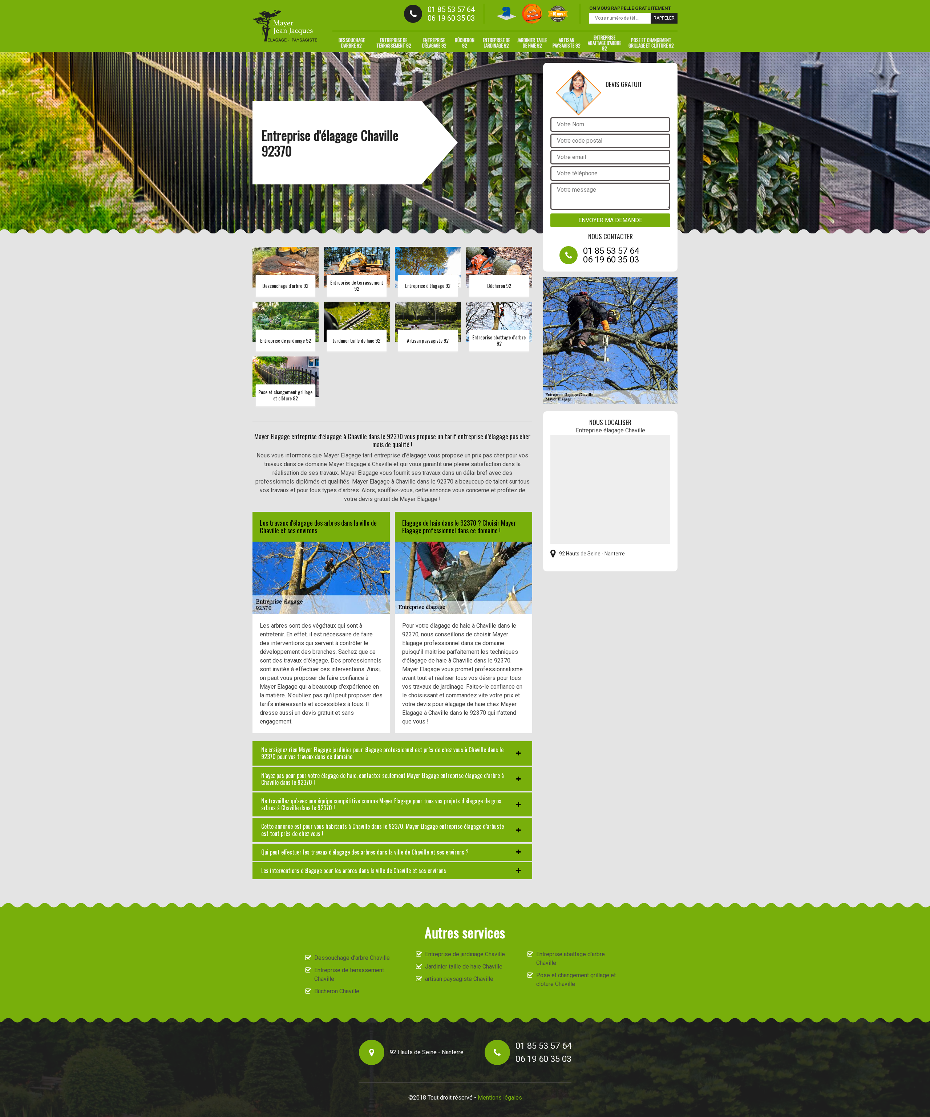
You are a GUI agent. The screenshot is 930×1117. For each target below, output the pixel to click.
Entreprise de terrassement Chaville (349, 974)
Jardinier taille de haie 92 (532, 42)
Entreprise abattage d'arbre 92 (604, 43)
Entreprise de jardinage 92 (496, 42)
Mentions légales (500, 1097)
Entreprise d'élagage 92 (434, 42)
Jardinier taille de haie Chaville (463, 966)
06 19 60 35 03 (451, 18)
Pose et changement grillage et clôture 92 (651, 42)
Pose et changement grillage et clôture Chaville (576, 979)
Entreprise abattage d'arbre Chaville (570, 958)
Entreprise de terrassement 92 (393, 42)
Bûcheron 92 (464, 42)
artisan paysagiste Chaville (459, 978)
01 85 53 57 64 (451, 9)
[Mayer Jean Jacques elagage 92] (285, 26)
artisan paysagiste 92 (567, 42)
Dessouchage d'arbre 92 (352, 42)
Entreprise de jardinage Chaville (465, 954)
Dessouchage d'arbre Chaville (352, 957)
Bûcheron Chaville (336, 991)
